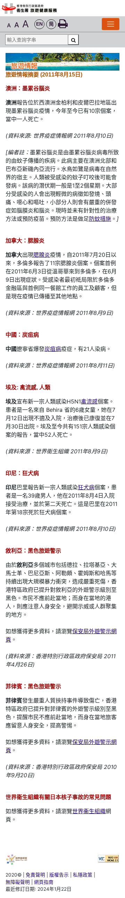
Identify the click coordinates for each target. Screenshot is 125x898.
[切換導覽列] (110, 24)
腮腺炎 (41, 254)
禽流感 (89, 401)
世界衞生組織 (89, 811)
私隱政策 (82, 875)
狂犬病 (86, 487)
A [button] (9, 25)
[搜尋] (73, 39)
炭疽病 (52, 348)
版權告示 (59, 875)
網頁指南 (43, 882)
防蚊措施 (100, 218)
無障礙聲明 (18, 882)
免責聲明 (35, 875)
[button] (39, 24)
